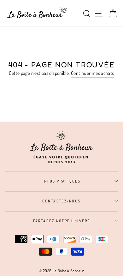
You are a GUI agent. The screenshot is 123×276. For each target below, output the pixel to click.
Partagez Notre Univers (61, 220)
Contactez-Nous (61, 200)
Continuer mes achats (92, 73)
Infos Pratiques (62, 180)
